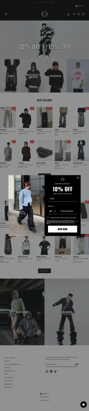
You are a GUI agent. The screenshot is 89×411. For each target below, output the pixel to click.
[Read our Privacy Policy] (77, 221)
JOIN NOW (63, 229)
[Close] (78, 177)
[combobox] (52, 211)
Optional (51, 206)
